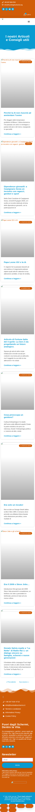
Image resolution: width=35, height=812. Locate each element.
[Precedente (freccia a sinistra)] (4, 810)
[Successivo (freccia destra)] (12, 810)
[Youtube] (9, 9)
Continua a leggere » (12, 134)
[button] (28, 21)
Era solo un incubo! (13, 505)
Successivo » (24, 682)
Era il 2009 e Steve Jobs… (17, 584)
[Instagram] (6, 9)
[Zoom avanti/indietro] (4, 806)
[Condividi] (21, 806)
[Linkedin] (12, 9)
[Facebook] (3, 9)
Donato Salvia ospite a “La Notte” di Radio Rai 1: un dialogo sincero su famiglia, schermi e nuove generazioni (17, 653)
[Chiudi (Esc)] (29, 806)
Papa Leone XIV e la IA (15, 262)
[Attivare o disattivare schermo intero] (12, 806)
